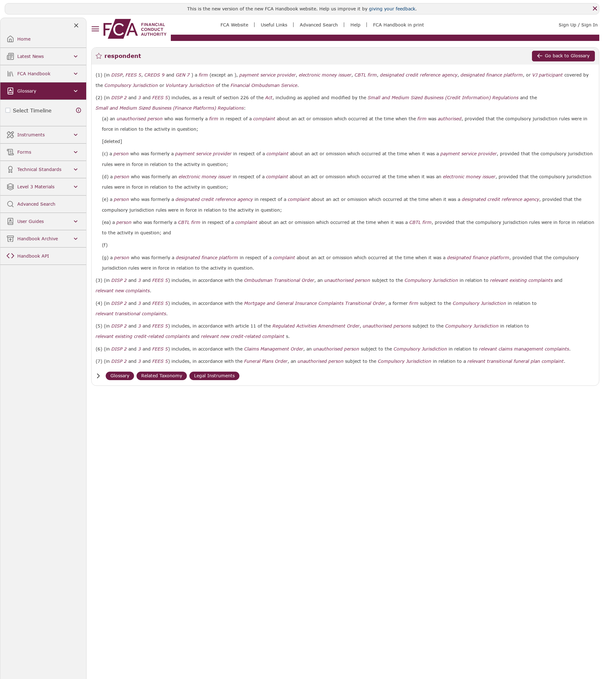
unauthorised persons (387, 326)
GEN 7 (183, 74)
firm (203, 75)
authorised (449, 119)
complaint (264, 119)
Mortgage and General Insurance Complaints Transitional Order (314, 303)
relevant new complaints (123, 290)
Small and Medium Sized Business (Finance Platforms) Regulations (170, 108)
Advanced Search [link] (319, 24)
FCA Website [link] (234, 24)
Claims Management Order (273, 349)
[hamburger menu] (95, 29)
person (121, 153)
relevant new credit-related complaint (242, 336)
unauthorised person (140, 119)
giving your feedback (392, 8)
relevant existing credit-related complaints (143, 336)
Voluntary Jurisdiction (190, 85)
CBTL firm (366, 75)
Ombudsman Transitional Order (279, 280)
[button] (98, 376)
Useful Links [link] (274, 24)
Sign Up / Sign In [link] (578, 24)
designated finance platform (492, 75)
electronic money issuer (325, 75)
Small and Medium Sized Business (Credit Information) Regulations (443, 97)
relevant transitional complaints (131, 313)
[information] (78, 110)
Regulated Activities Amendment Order (316, 326)
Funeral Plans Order (266, 361)
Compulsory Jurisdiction (131, 85)
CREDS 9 (154, 74)
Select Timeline (32, 110)
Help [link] (355, 24)
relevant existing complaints (521, 280)
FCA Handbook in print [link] (398, 24)
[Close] (594, 8)
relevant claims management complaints (524, 349)
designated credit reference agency (418, 75)
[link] (135, 29)
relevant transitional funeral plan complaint (515, 361)
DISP (116, 75)
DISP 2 (119, 97)
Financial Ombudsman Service (264, 85)
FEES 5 (133, 74)
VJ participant (547, 75)
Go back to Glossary (567, 55)
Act (268, 97)
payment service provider (267, 75)
